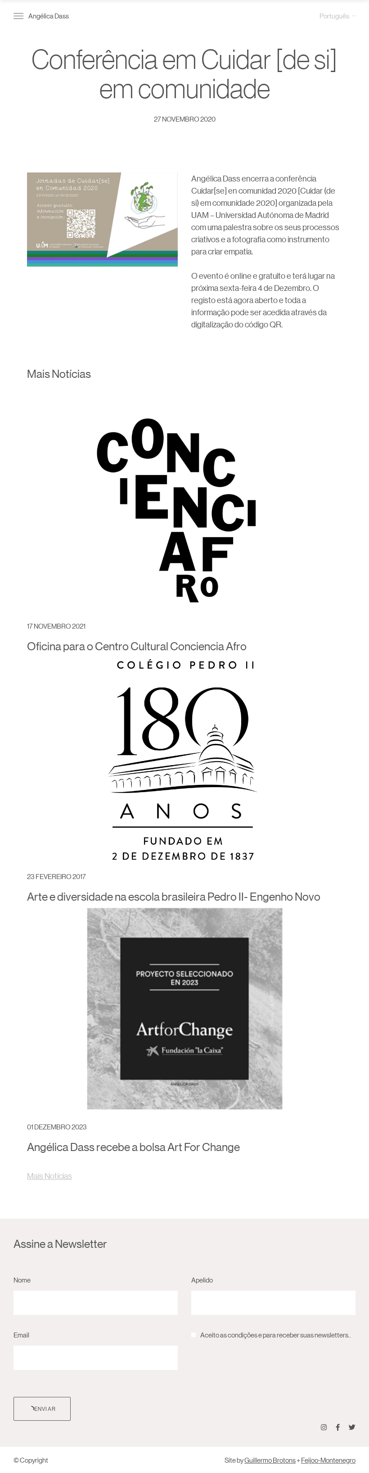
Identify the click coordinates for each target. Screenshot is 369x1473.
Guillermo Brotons (270, 1459)
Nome (22, 1279)
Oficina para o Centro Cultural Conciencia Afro (137, 646)
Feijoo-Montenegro (328, 1459)
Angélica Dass (48, 15)
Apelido (202, 1279)
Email (21, 1334)
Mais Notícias (49, 1176)
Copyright (34, 1459)
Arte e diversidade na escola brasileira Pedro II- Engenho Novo (173, 896)
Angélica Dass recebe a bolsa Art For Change (133, 1146)
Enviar (45, 1408)
